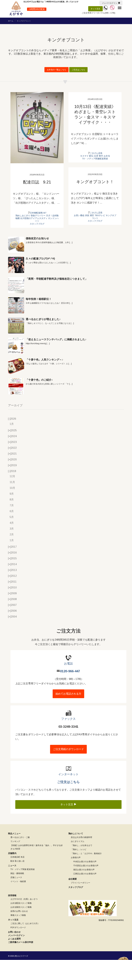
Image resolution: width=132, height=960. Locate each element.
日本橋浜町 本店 (17, 857)
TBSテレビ (100, 215)
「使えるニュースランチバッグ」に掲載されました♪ (56, 339)
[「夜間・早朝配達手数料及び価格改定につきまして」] (16, 285)
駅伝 (91, 156)
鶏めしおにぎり (22, 215)
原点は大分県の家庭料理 (81, 837)
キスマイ (84, 156)
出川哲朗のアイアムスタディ (33, 218)
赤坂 (87, 215)
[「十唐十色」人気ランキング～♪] (16, 366)
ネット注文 (95, 9)
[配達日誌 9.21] (37, 127)
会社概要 (72, 879)
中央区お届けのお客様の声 (84, 861)
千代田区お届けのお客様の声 (85, 865)
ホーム (10, 21)
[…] (70, 242)
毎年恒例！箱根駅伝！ (39, 299)
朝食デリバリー (38, 215)
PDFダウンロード (18, 927)
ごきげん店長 (96, 153)
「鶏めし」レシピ (78, 849)
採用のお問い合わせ (19, 911)
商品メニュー (14, 833)
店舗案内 (12, 853)
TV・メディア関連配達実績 (95, 158)
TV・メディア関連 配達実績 (22, 869)
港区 (92, 215)
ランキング (15, 841)
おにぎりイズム (77, 841)
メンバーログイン (109, 3)
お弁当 (107, 156)
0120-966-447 (70, 671)
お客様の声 (75, 857)
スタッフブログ (37, 224)
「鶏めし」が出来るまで (81, 845)
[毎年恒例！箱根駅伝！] (16, 305)
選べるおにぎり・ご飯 (20, 837)
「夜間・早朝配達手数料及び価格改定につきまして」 (57, 278)
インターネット (68, 774)
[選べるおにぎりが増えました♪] (16, 325)
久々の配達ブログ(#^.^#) (40, 258)
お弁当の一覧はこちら (56, 70)
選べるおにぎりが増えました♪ (43, 319)
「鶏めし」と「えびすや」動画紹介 (86, 853)
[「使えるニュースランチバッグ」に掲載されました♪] (16, 346)
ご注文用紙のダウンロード (68, 749)
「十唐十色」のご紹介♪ (39, 379)
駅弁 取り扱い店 (17, 861)
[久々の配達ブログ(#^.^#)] (16, 265)
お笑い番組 (79, 215)
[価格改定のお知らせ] (16, 245)
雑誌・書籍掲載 (17, 873)
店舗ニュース (16, 877)
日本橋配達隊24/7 (38, 213)
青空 (101, 156)
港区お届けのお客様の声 (83, 870)
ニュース (12, 865)
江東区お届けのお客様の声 (84, 874)
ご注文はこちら (78, 70)
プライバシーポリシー (80, 883)
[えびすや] (16, 8)
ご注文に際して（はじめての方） (24, 923)
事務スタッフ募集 (18, 915)
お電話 (68, 663)
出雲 (96, 156)
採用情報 (12, 895)
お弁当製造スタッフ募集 (21, 907)
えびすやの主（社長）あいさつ (24, 899)
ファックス (68, 718)
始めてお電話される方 (68, 693)
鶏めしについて (75, 833)
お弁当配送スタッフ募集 (21, 903)
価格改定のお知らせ (37, 238)
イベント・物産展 (18, 881)
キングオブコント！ (95, 181)
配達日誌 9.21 (37, 182)
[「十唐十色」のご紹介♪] (16, 386)
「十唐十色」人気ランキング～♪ (44, 359)
